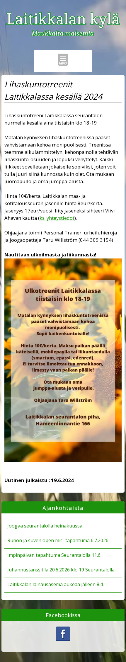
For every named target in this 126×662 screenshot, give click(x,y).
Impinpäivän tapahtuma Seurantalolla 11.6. (54, 555)
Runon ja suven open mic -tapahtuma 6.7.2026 (57, 540)
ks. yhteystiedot (57, 218)
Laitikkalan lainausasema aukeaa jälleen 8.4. (55, 584)
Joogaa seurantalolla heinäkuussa (44, 526)
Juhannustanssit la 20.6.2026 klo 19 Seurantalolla (61, 569)
